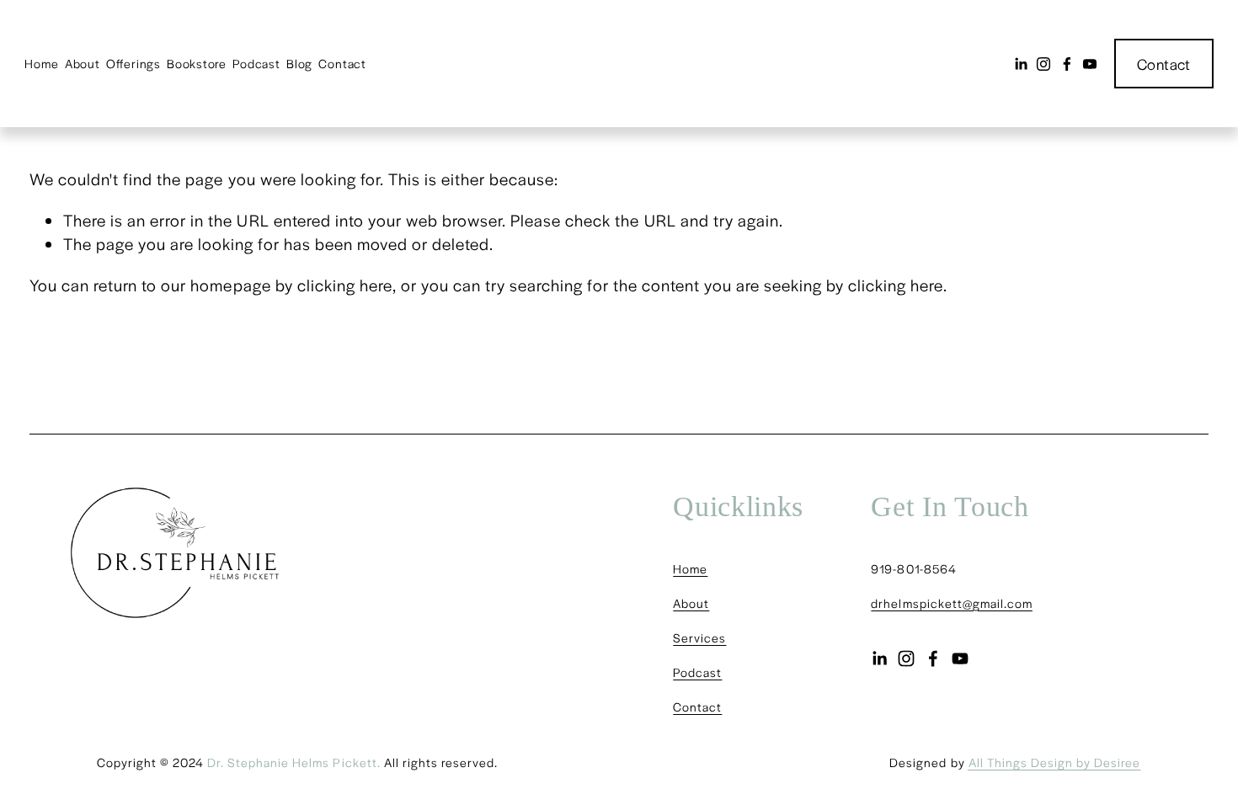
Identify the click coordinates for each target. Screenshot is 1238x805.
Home (41, 63)
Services (699, 637)
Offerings (133, 63)
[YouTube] (1089, 64)
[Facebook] (1067, 64)
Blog (299, 63)
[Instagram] (1043, 64)
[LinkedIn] (1020, 64)
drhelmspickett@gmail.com (951, 602)
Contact (342, 63)
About (82, 63)
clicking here (344, 284)
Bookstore (197, 63)
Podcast (256, 63)
